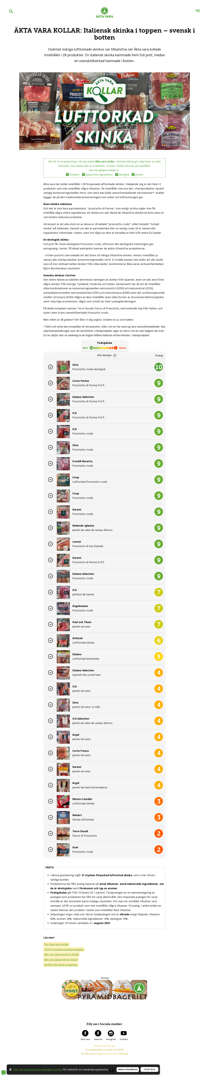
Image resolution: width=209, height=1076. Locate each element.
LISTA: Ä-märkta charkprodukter (64, 949)
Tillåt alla (149, 1069)
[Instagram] (110, 1033)
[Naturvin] (98, 1033)
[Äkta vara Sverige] (104, 13)
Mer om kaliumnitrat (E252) (61, 959)
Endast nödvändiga (127, 1069)
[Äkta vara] (85, 1033)
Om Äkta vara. (88, 1053)
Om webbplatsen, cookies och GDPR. (104, 1049)
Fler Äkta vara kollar (56, 944)
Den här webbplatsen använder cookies (38, 1069)
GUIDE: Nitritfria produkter (61, 964)
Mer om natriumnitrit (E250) (61, 954)
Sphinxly (123, 1053)
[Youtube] (123, 1033)
